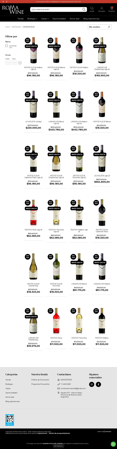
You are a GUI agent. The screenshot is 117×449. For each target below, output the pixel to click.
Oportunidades (59, 19)
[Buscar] (84, 9)
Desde (7, 59)
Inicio (7, 27)
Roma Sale (75, 19)
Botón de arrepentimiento (59, 433)
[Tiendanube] (104, 432)
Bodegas (31, 19)
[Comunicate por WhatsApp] (113, 444)
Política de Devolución (40, 380)
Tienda (21, 19)
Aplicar (20, 63)
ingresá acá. (42, 433)
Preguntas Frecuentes (40, 384)
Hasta (14, 59)
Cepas (44, 19)
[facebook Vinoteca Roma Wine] (6, 2)
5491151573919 (66, 380)
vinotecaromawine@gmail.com (73, 388)
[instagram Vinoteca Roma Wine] (3, 2)
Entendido (58, 446)
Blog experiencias (91, 19)
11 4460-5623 (66, 384)
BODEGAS (16, 27)
